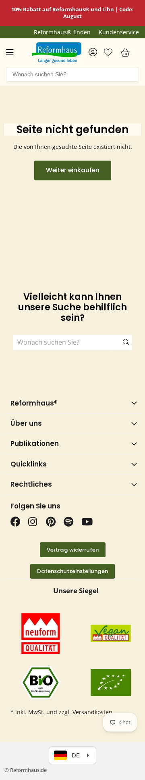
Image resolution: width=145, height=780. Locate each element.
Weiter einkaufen (72, 170)
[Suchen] (121, 342)
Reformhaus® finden (62, 32)
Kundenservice (119, 32)
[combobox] (72, 74)
